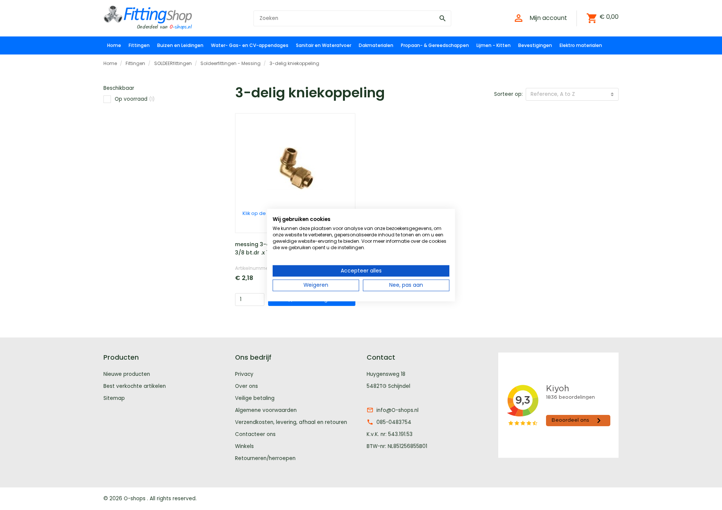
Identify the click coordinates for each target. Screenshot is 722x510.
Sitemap (114, 398)
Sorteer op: (508, 94)
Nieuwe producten (126, 374)
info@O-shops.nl (397, 410)
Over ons (246, 386)
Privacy (244, 374)
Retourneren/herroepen (265, 458)
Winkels (244, 446)
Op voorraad (135, 99)
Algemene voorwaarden (266, 410)
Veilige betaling (255, 398)
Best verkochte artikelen (134, 386)
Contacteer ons (255, 434)
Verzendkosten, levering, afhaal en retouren (291, 422)
